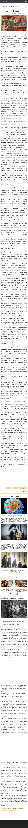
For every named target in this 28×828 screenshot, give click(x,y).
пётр (9, 808)
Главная (3, 6)
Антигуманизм (16, 6)
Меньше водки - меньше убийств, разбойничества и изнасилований (14, 571)
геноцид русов (12, 810)
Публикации (9, 6)
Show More (14, 815)
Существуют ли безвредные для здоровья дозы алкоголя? (7, 590)
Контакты (21, 823)
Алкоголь (9, 488)
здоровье (15, 488)
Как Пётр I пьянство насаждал (12, 598)
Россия (4, 808)
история (14, 808)
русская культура (23, 488)
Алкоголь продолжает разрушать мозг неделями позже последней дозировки (14, 516)
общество (21, 808)
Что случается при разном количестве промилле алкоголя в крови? (14, 542)
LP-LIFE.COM (5, 1)
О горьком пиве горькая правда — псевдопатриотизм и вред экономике (21, 590)
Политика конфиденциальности (11, 823)
